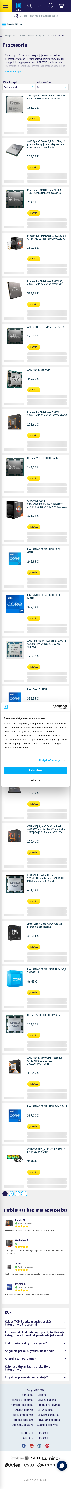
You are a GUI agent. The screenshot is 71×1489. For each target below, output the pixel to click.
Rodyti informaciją (50, 760)
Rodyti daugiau (13, 71)
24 (24, 1193)
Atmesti (35, 780)
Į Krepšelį (33, 119)
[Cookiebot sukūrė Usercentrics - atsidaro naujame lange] (52, 707)
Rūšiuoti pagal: (10, 82)
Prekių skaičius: (43, 82)
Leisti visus (35, 770)
